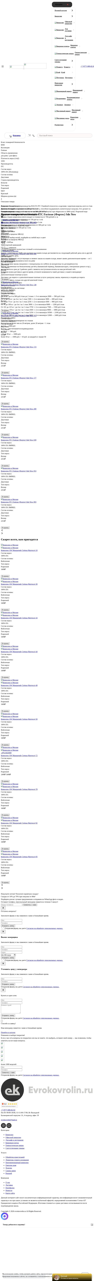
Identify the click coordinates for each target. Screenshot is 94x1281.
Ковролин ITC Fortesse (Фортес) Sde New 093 (18, 502)
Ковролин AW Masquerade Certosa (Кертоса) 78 (19, 789)
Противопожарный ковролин (17, 1163)
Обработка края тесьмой (15, 1157)
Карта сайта (10, 1193)
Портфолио (10, 1188)
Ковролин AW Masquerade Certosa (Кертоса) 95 (19, 857)
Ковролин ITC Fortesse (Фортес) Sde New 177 (18, 378)
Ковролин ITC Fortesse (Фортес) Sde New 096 (18, 254)
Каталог (59, 5)
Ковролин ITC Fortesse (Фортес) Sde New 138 (18, 285)
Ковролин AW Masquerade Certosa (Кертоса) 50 (19, 719)
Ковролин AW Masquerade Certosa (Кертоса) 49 (19, 685)
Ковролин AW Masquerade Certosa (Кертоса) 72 (19, 756)
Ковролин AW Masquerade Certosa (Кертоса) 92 (19, 823)
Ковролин (9, 1135)
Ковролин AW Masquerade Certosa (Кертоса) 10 (19, 550)
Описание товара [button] (7, 202)
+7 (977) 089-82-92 (8, 1110)
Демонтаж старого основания (17, 1160)
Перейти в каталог (8, 1032)
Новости (9, 1190)
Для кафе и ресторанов (14, 1140)
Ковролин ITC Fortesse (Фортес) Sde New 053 (18, 471)
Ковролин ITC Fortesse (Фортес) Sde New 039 (18, 440)
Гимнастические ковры (15, 1145)
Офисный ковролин (13, 1137)
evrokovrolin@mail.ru (9, 1120)
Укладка (9, 1168)
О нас (8, 1182)
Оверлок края (11, 1165)
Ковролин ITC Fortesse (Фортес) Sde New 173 (18, 316)
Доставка (9, 1185)
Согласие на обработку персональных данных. (44, 928)
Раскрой (9, 1173)
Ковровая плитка (12, 1143)
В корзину (5, 248)
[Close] (3, 908)
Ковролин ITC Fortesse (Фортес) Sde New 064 (18, 223)
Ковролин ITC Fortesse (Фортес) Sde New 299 (18, 409)
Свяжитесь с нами (30, 905)
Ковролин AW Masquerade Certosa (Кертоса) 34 (19, 618)
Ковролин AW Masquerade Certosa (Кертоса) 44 (19, 652)
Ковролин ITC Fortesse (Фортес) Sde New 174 (18, 347)
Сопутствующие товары (15, 1148)
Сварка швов (11, 1171)
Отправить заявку (8, 926)
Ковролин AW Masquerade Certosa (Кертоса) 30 (19, 584)
